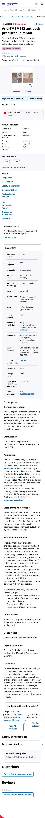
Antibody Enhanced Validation (28, 328)
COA (6, 161)
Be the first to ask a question (18, 774)
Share (40, 24)
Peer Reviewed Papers (6, 205)
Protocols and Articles (8, 195)
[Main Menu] (3, 4)
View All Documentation (13, 167)
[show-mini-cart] (41, 4)
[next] (37, 77)
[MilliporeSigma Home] (12, 4)
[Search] (40, 10)
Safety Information (11, 185)
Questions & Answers (7, 213)
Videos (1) (28, 91)
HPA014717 (26, 136)
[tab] (5, 17)
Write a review (7, 56)
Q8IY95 (23, 360)
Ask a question (21, 56)
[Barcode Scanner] (36, 4)
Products (3, 17)
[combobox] (22, 10)
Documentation (9, 190)
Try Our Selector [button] (36, 724)
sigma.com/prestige (13, 500)
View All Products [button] (13, 727)
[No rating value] (7, 53)
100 (21, 262)
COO (16, 161)
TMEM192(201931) (27, 394)
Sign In (5, 99)
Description (7, 181)
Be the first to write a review (19, 795)
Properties (7, 177)
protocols (28, 491)
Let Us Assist (10, 237)
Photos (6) (16, 91)
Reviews (6, 218)
